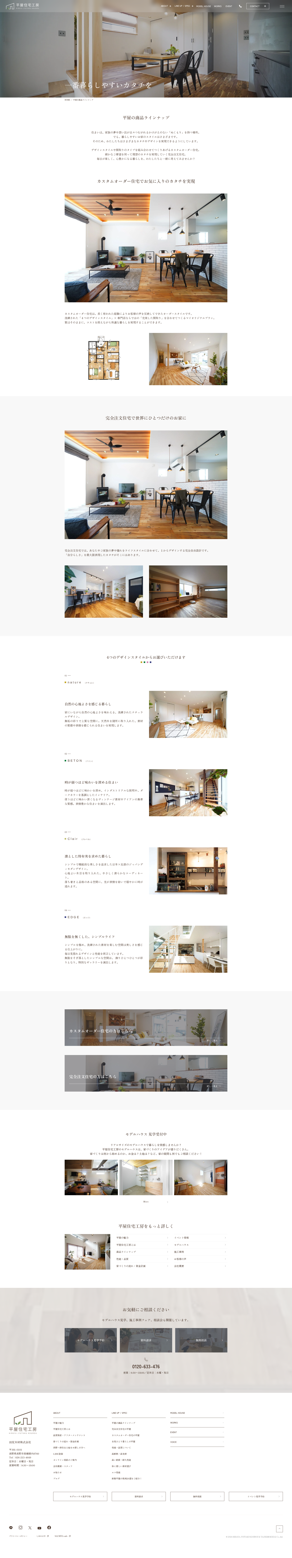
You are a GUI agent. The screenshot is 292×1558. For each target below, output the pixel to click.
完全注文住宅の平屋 (121, 1428)
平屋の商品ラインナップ (123, 1422)
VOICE (173, 1441)
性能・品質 (122, 1259)
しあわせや (41, 1536)
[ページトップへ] (279, 1529)
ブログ (56, 1478)
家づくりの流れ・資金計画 (131, 1266)
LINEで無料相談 (278, 1551)
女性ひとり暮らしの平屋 (123, 1441)
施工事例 (179, 1252)
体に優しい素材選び (121, 1466)
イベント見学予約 (255, 1496)
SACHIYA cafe (61, 1536)
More (146, 1201)
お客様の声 (180, 1259)
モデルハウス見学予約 (90, 1340)
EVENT (173, 1432)
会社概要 (179, 1266)
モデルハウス (181, 1245)
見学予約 (288, 753)
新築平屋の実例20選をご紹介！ (127, 1478)
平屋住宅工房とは (126, 1245)
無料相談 (288, 798)
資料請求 (288, 776)
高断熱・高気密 (119, 1453)
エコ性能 (116, 1472)
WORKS (174, 1422)
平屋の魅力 (122, 1237)
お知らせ (57, 1472)
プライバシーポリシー (18, 1536)
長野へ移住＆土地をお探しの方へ (69, 1447)
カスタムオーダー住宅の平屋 (125, 1435)
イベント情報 (288, 822)
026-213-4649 (23, 1457)
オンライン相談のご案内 (65, 1459)
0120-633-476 (146, 1366)
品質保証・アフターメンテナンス (69, 1435)
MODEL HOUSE (177, 1412)
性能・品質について (121, 1447)
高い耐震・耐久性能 (121, 1459)
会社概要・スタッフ (62, 1466)
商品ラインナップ (126, 1252)
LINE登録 (58, 1453)
